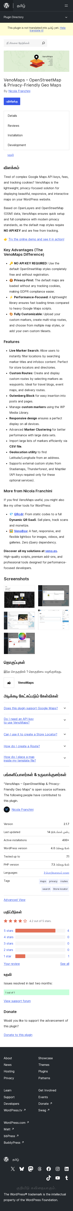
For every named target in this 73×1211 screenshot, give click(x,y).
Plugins (43, 1071)
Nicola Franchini (19, 91)
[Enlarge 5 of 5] (64, 614)
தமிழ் (16, 1159)
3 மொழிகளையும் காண (56, 872)
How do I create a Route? (22, 746)
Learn (7, 1090)
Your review (12, 964)
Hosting (9, 1071)
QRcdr (18, 514)
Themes (43, 1065)
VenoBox (20, 531)
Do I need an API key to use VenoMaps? (19, 720)
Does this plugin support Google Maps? (31, 708)
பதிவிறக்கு (12, 101)
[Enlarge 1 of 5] (30, 590)
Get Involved (47, 1090)
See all (64, 964)
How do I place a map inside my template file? (20, 758)
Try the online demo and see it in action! (36, 239)
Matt (9, 1129)
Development (17, 145)
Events (43, 1097)
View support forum (17, 1001)
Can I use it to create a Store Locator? (30, 734)
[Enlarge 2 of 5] (30, 616)
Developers (11, 1104)
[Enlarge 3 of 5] (30, 638)
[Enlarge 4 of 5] (64, 590)
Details (12, 116)
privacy (53, 881)
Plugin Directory (14, 17)
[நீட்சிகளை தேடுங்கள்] (43, 43)
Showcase (45, 1058)
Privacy (9, 1078)
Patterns (44, 1078)
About (8, 1058)
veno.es (51, 551)
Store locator (60, 889)
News (8, 1065)
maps (43, 881)
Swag (44, 1110)
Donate (45, 1104)
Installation (15, 135)
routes (64, 881)
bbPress (11, 1136)
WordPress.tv (15, 1110)
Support (9, 1097)
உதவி (10, 155)
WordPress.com (16, 1122)
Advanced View (14, 900)
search (46, 889)
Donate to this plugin (18, 1035)
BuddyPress (14, 1142)
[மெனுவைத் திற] (67, 5)
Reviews (13, 125)
